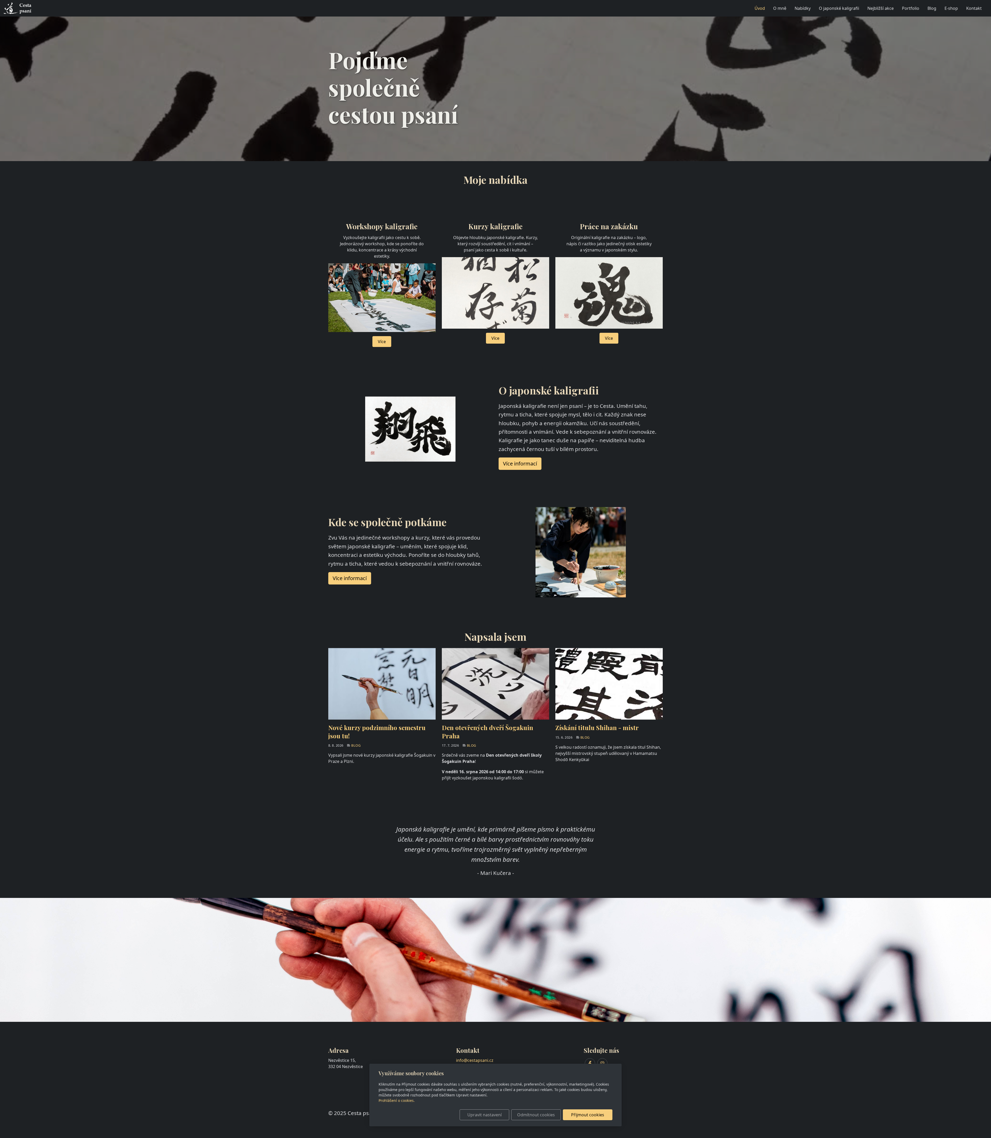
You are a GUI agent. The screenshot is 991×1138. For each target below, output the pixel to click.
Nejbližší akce (880, 8)
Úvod (760, 8)
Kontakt (974, 8)
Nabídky (803, 8)
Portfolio (910, 8)
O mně (779, 8)
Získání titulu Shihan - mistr (597, 727)
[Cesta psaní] (18, 8)
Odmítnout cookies (536, 1115)
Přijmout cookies (587, 1115)
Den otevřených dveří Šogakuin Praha (487, 731)
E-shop (951, 8)
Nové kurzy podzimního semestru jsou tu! (377, 731)
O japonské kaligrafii (839, 8)
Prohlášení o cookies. (397, 1100)
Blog (932, 8)
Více (382, 341)
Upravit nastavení (484, 1115)
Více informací (350, 578)
